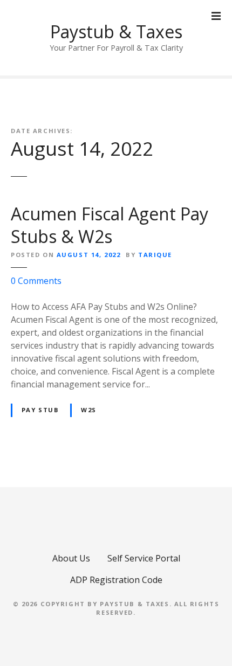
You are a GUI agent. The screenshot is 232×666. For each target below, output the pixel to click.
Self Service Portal (143, 558)
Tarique (155, 255)
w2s (89, 410)
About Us (71, 558)
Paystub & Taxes (116, 31)
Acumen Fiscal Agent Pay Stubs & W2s (109, 225)
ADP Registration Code (116, 580)
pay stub (40, 410)
